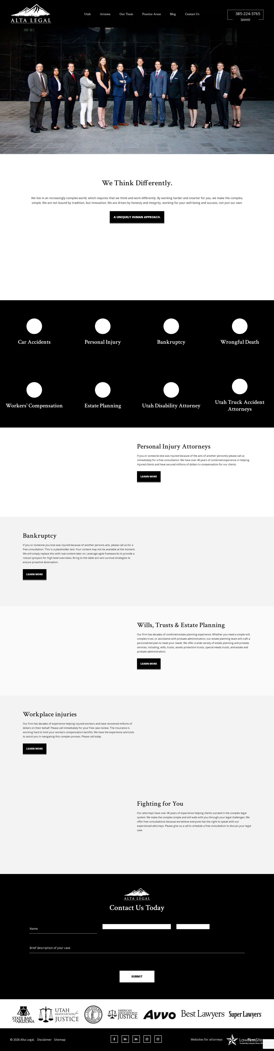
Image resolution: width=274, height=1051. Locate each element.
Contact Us (192, 14)
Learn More (148, 476)
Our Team (126, 14)
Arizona (105, 14)
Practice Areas (151, 14)
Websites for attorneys (206, 1039)
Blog (173, 14)
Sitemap (59, 1039)
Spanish (245, 19)
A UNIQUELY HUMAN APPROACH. (137, 217)
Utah (87, 14)
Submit (137, 976)
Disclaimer (44, 1039)
